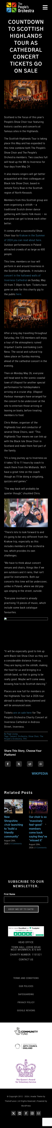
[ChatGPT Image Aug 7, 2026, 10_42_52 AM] (26, 927)
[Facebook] (8, 764)
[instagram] (32, 1113)
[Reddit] (30, 764)
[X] (19, 764)
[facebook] (26, 1113)
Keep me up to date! (21, 909)
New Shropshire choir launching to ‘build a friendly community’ (13, 802)
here (18, 294)
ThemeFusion (11, 1101)
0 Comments (16, 843)
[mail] (38, 1113)
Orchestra (22, 736)
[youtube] (19, 1113)
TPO (25, 739)
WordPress (26, 1106)
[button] (6, 824)
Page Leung (12, 734)
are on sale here (22, 712)
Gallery (13, 810)
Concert (13, 736)
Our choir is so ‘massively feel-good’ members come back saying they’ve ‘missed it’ (37, 802)
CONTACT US (26, 959)
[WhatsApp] (40, 764)
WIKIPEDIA (40, 773)
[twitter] (13, 1113)
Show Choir (33, 736)
